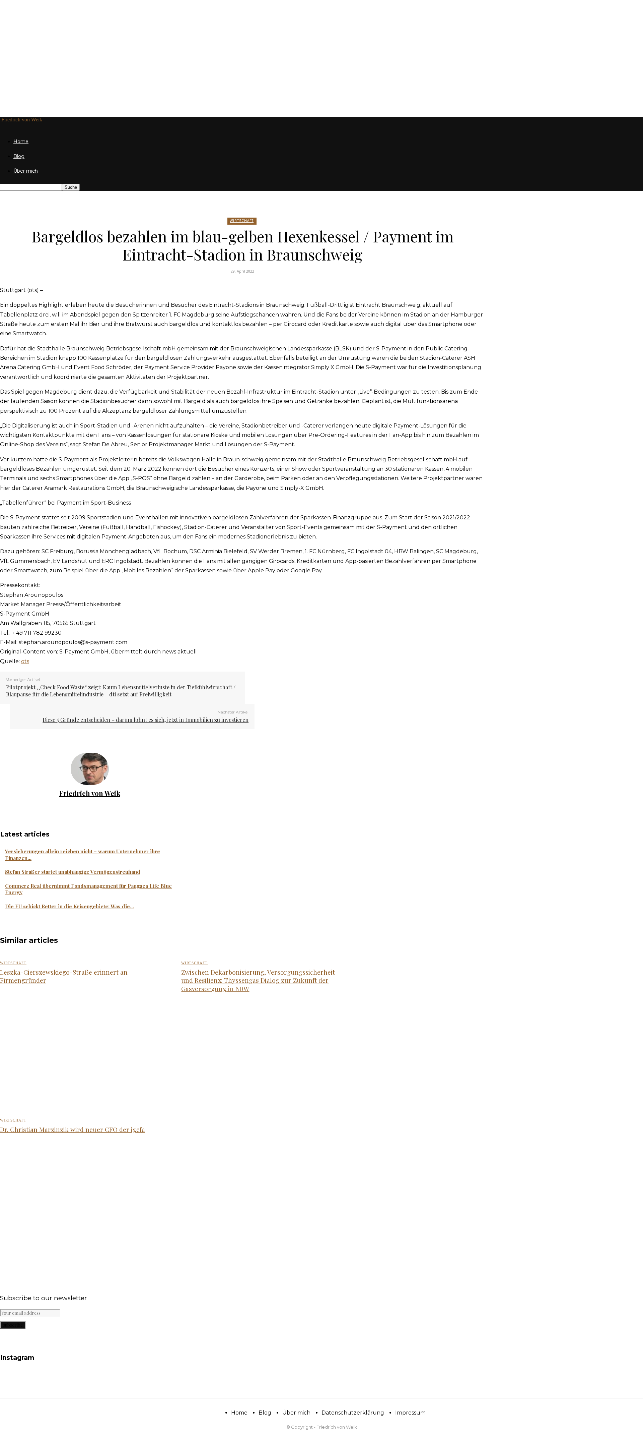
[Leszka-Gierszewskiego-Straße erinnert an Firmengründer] (83, 1056)
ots (25, 661)
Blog (18, 156)
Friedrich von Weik (89, 793)
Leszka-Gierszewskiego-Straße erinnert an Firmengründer (64, 976)
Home (20, 141)
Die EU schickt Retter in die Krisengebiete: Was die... (69, 906)
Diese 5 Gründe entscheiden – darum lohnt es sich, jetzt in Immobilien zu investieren (145, 719)
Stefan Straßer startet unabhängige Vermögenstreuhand (72, 871)
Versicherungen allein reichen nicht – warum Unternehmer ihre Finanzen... (82, 854)
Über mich (25, 171)
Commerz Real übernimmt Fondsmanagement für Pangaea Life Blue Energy (88, 889)
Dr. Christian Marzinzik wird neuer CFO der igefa (72, 1129)
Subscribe (13, 1325)
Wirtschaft (242, 220)
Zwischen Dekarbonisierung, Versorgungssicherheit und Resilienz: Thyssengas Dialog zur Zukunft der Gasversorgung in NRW (258, 980)
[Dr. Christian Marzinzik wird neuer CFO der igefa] (83, 1197)
